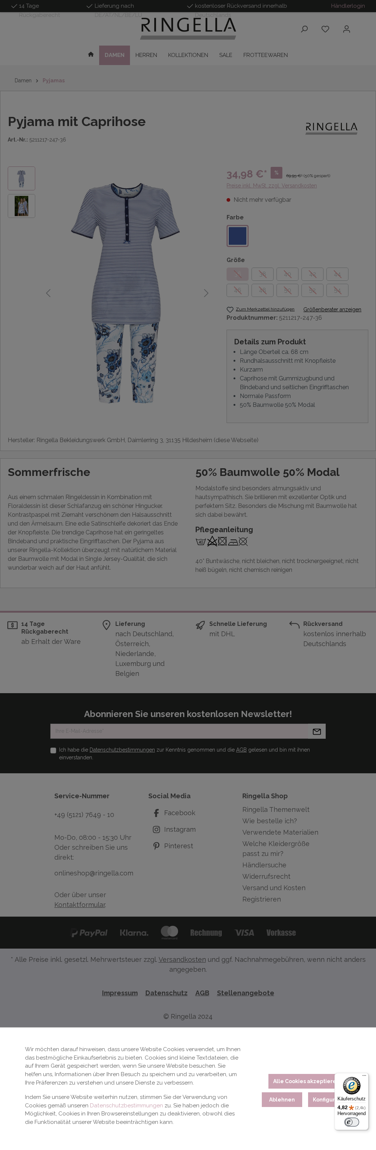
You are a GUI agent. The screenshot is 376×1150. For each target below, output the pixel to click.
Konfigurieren (331, 1100)
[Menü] (364, 1077)
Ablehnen (282, 1100)
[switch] (351, 1122)
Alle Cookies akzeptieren (306, 1081)
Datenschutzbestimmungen (126, 1105)
